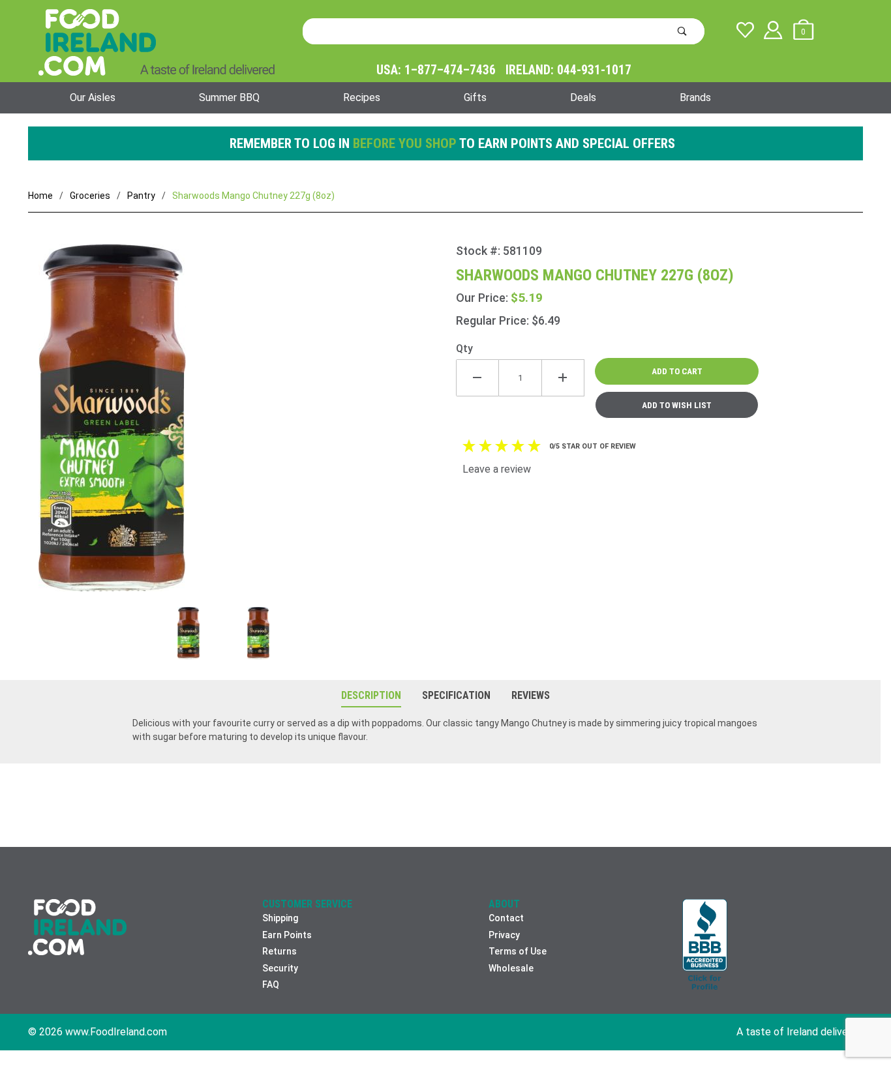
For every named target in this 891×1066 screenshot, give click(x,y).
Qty (464, 348)
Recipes (361, 97)
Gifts (475, 97)
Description (371, 695)
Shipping (280, 918)
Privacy (504, 935)
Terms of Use (518, 951)
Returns (279, 951)
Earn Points (287, 935)
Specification (456, 695)
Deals (583, 97)
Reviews (530, 695)
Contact (506, 918)
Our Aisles (92, 97)
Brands (695, 97)
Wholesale (511, 968)
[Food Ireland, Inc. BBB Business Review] (704, 946)
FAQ (270, 984)
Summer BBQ (229, 97)
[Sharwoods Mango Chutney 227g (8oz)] (242, 425)
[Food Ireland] (156, 42)
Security (280, 968)
